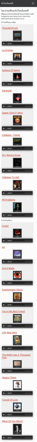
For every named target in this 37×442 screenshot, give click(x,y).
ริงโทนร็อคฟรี (7, 3)
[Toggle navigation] (33, 3)
